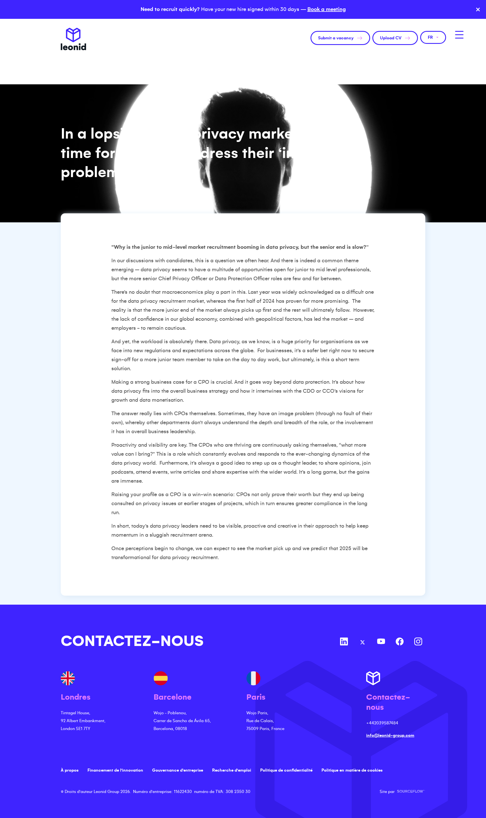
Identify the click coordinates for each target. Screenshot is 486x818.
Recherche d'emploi (231, 770)
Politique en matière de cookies (351, 770)
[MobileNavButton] (459, 35)
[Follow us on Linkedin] (344, 642)
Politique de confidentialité (286, 770)
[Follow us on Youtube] (381, 642)
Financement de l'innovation (115, 770)
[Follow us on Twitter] (363, 642)
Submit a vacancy (336, 38)
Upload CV (390, 38)
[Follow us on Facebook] (400, 642)
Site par (402, 791)
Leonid (73, 39)
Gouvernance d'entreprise (177, 770)
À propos (69, 770)
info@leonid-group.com (390, 735)
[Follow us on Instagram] (418, 642)
